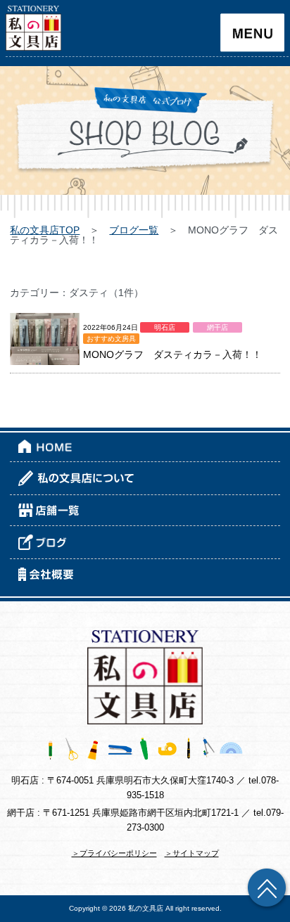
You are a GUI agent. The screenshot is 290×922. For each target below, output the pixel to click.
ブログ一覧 (133, 230)
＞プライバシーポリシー (114, 853)
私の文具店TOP (45, 230)
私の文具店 (145, 908)
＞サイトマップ (192, 853)
